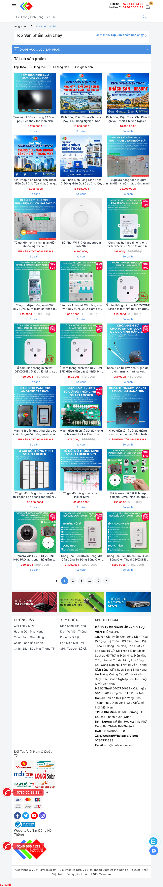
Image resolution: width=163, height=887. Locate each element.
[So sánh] (54, 94)
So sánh (35, 131)
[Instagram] (42, 815)
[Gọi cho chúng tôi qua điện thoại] (7, 792)
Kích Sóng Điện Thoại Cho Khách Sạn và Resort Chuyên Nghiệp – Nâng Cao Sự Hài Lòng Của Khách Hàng (127, 119)
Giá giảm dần (84, 67)
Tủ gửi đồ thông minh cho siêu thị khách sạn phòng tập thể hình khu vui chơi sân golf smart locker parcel (35, 495)
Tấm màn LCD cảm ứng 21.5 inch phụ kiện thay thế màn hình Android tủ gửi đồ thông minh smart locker (35, 119)
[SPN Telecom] (34, 602)
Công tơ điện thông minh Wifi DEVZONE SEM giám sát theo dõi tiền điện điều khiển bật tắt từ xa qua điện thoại (35, 307)
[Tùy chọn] (16, 94)
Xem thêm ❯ (121, 34)
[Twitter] (25, 815)
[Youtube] (34, 815)
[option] (34, 602)
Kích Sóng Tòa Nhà (73, 625)
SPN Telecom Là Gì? (73, 648)
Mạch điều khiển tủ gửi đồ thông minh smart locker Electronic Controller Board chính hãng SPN (81, 432)
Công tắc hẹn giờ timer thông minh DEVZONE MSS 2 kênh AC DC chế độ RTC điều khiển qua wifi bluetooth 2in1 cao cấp (128, 244)
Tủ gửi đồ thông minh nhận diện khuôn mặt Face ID (35, 244)
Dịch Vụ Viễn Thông (73, 631)
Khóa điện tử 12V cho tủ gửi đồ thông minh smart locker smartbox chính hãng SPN (127, 369)
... (89, 580)
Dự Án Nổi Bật (69, 637)
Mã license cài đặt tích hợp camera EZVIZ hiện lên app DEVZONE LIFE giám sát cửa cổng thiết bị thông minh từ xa (128, 495)
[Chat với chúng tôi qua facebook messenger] (153, 850)
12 (98, 580)
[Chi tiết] (16, 219)
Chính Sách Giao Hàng (29, 637)
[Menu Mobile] (14, 5)
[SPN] (26, 6)
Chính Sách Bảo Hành (28, 642)
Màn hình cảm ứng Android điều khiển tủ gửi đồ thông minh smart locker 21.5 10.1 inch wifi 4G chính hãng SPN (35, 432)
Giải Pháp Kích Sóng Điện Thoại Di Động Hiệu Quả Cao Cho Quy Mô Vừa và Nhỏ (81, 181)
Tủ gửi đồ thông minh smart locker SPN (81, 494)
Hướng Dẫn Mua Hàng (29, 631)
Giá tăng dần (60, 67)
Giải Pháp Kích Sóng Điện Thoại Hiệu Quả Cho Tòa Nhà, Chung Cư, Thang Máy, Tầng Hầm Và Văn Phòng (35, 181)
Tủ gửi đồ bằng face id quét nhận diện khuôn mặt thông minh (127, 181)
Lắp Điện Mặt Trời (72, 642)
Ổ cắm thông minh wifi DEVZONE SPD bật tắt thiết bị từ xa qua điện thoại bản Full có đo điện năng (128, 307)
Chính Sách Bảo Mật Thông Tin (34, 648)
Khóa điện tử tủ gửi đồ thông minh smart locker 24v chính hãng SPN (128, 432)
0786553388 (45, 251)
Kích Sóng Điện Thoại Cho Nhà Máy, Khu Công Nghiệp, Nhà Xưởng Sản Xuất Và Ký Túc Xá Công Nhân (81, 119)
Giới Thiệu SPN (24, 625)
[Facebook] (17, 815)
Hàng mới (39, 67)
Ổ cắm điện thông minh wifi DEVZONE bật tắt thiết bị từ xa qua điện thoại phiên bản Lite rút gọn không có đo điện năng (35, 369)
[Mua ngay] (63, 94)
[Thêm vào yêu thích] (25, 94)
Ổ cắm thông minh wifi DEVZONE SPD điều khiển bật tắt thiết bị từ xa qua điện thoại (81, 369)
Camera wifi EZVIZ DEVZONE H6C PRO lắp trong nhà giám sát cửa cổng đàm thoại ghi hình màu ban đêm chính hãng (35, 557)
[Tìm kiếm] (145, 17)
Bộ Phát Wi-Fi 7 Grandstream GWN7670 (81, 244)
